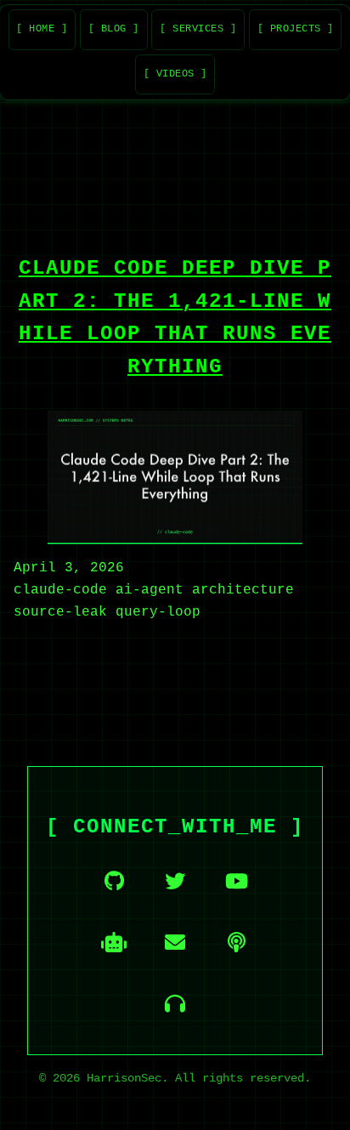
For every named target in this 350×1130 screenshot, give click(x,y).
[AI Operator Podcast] (175, 1003)
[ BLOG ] (113, 29)
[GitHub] (114, 881)
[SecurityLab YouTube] (236, 881)
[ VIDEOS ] (175, 74)
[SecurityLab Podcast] (236, 942)
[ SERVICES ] (198, 29)
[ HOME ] (41, 29)
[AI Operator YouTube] (114, 942)
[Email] (175, 942)
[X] (175, 881)
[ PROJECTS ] (295, 29)
